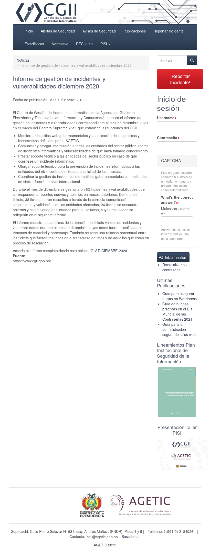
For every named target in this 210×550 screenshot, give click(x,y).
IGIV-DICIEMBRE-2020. (109, 250)
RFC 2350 (84, 43)
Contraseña (167, 137)
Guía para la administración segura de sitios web (179, 329)
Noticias (23, 60)
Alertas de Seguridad (58, 30)
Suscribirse (131, 536)
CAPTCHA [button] (171, 160)
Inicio (29, 30)
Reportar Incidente (168, 30)
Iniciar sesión (175, 257)
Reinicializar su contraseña (174, 267)
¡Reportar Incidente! (180, 79)
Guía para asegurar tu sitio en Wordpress (179, 296)
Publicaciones (134, 30)
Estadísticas (34, 43)
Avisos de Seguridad (99, 30)
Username (165, 117)
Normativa (60, 43)
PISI (104, 43)
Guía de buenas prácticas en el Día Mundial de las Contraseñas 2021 (177, 311)
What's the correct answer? (177, 200)
